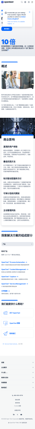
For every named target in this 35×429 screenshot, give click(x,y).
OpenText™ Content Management (13, 269)
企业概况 (4, 367)
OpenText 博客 (15, 323)
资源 (2, 362)
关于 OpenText (15, 313)
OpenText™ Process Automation (13, 262)
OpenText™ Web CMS (16, 422)
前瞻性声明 (17, 410)
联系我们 (6, 29)
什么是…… (4, 372)
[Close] (29, 12)
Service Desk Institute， (11, 344)
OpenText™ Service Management (13, 284)
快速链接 (4, 382)
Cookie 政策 (17, 406)
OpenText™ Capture (8, 276)
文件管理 (4, 291)
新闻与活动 (4, 377)
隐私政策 (17, 399)
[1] (3, 344)
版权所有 (21, 419)
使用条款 (17, 402)
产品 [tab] (4, 244)
